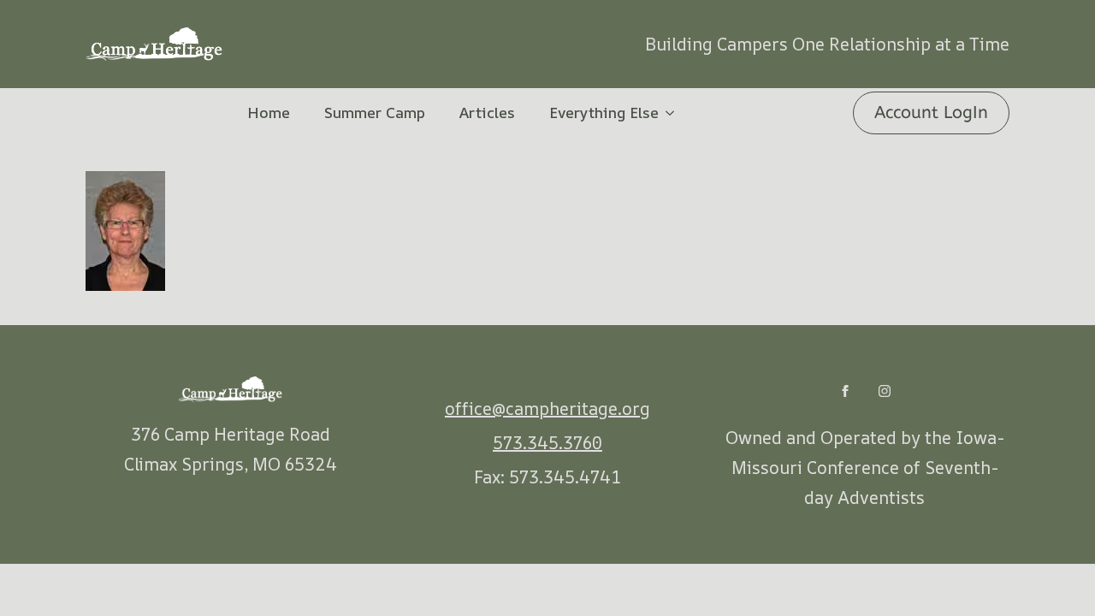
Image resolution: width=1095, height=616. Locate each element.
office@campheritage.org (547, 408)
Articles (487, 112)
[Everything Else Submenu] (675, 113)
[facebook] (845, 391)
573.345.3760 (547, 442)
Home (268, 112)
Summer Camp (374, 112)
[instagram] (884, 391)
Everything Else (604, 112)
